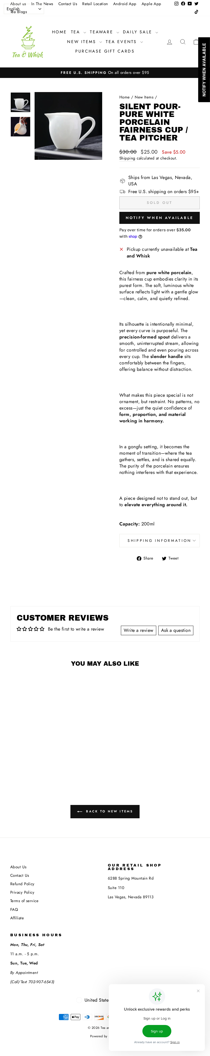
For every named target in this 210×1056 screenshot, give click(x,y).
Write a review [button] (138, 630)
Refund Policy (22, 884)
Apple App (151, 4)
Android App (124, 4)
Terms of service (24, 901)
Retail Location (95, 4)
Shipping (127, 158)
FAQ (14, 909)
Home (59, 32)
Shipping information (159, 540)
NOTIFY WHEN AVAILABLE (159, 217)
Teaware (102, 32)
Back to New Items (108, 811)
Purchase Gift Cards (105, 51)
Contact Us (67, 4)
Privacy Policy (22, 892)
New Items (82, 42)
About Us (18, 867)
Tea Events (122, 42)
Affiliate (17, 918)
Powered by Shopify (105, 1036)
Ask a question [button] (176, 630)
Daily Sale (138, 32)
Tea (76, 32)
